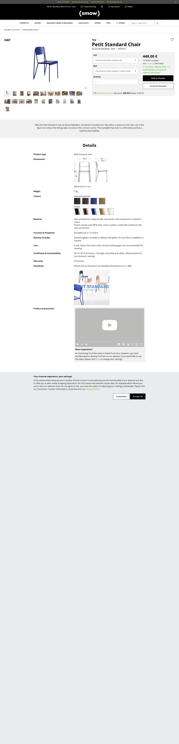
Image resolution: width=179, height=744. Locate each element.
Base (95, 66)
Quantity (97, 77)
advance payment (105, 93)
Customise (121, 396)
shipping (150, 63)
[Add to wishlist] (172, 39)
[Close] (176, 2)
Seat (95, 55)
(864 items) (30, 30)
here (98, 359)
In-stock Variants (158, 86)
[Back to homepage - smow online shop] (89, 13)
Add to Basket (158, 78)
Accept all (137, 396)
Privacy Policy (92, 389)
